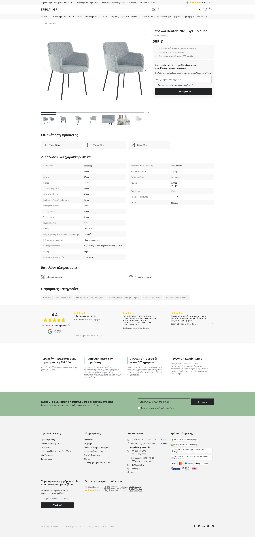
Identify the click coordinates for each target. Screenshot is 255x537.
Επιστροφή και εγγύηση (94, 451)
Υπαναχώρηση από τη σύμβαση (98, 463)
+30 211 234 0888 (138, 454)
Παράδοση (89, 440)
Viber (133, 472)
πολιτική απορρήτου (182, 85)
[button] (199, 9)
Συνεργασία (46, 447)
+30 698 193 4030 (138, 451)
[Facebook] (195, 526)
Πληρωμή (88, 443)
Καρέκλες (52, 23)
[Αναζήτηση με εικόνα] (153, 9)
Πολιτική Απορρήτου (74, 526)
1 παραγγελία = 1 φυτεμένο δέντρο (56, 451)
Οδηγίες (174, 202)
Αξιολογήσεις (47, 455)
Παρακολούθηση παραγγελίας (97, 447)
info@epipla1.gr (137, 465)
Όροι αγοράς (91, 526)
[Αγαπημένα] (205, 9)
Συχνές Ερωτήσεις (92, 455)
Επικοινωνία (46, 459)
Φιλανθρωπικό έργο (50, 443)
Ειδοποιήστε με (183, 91)
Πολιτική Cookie (107, 526)
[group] (92, 322)
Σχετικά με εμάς (48, 440)
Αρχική (44, 23)
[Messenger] (209, 526)
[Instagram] (200, 526)
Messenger (135, 468)
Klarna (87, 459)
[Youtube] (204, 526)
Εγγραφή (202, 402)
